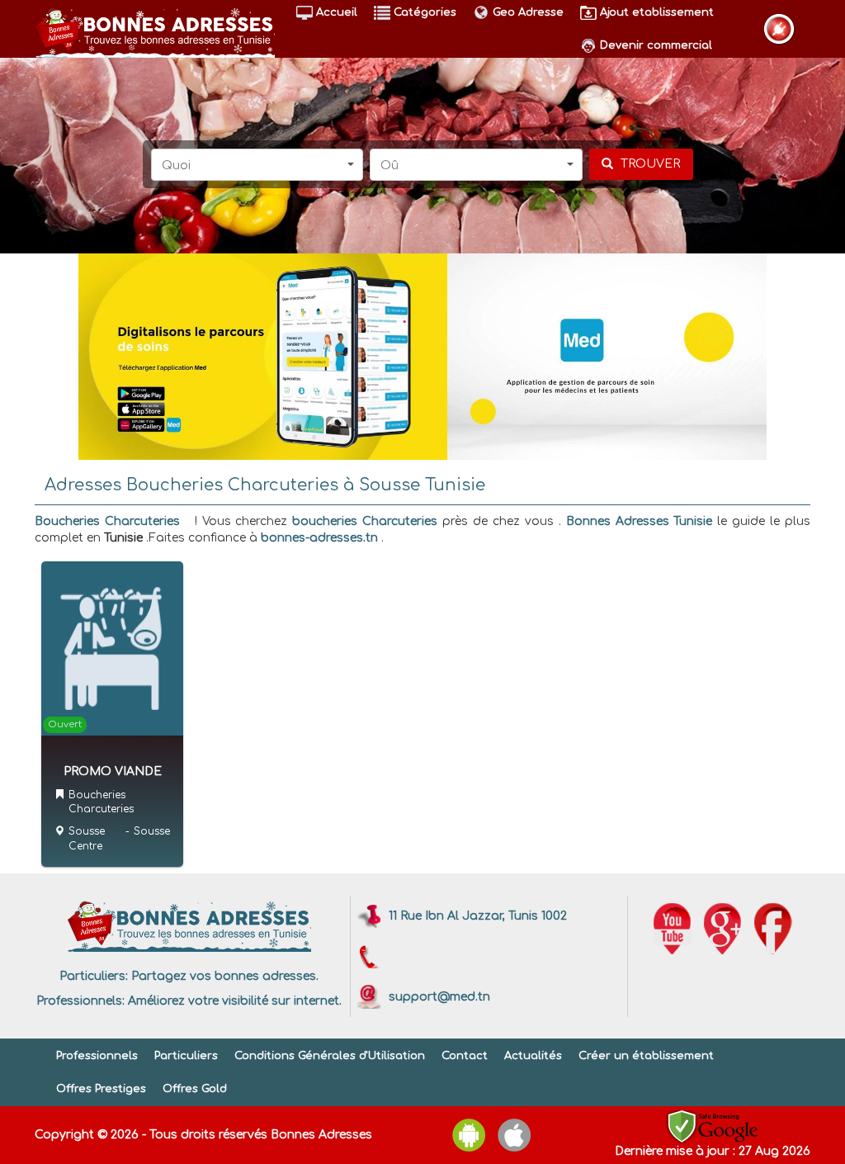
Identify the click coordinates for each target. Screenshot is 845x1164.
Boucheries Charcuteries (107, 521)
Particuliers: (93, 976)
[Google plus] (723, 928)
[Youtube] (673, 928)
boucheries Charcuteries (364, 521)
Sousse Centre (86, 838)
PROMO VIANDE (113, 771)
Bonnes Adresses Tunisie (639, 521)
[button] (257, 165)
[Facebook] (773, 928)
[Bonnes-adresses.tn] (155, 29)
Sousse (152, 831)
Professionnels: (80, 1001)
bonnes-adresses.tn (319, 538)
